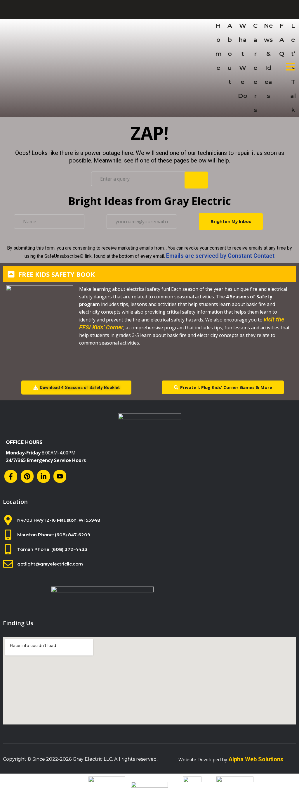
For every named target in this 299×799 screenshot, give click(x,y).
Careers (255, 67)
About (229, 53)
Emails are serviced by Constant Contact (220, 255)
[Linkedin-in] (43, 476)
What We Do (242, 60)
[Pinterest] (27, 476)
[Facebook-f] (10, 476)
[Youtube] (59, 476)
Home (218, 46)
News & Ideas (268, 60)
